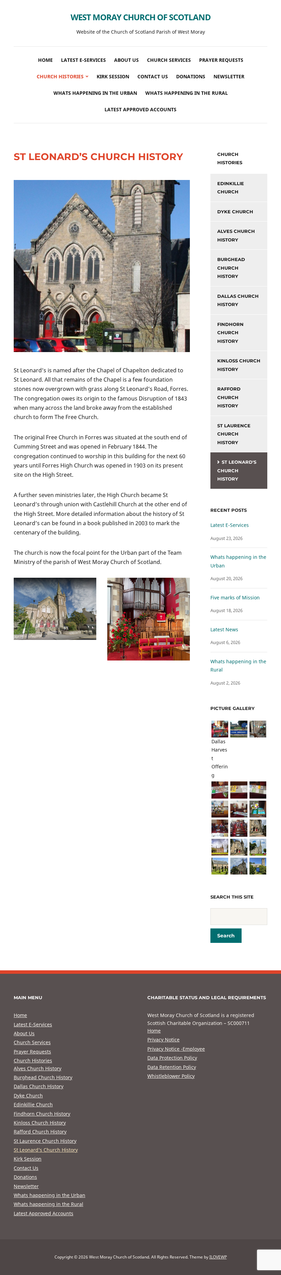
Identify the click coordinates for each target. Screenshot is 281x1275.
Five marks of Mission (235, 597)
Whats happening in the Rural (186, 93)
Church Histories (60, 76)
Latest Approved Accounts (140, 109)
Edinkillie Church (230, 188)
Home (45, 60)
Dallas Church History (238, 300)
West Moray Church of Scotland (141, 17)
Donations (190, 76)
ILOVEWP (218, 1257)
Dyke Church (235, 211)
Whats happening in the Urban (95, 93)
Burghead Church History (231, 268)
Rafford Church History (229, 397)
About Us (126, 60)
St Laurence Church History (234, 434)
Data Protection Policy (172, 1057)
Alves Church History (236, 235)
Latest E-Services (83, 60)
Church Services (169, 60)
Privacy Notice (163, 1039)
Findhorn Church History (230, 332)
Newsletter (228, 76)
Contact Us (152, 76)
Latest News (224, 629)
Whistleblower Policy (171, 1076)
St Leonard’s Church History (46, 1150)
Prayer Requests (221, 60)
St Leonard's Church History (236, 470)
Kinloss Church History (238, 365)
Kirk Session (113, 76)
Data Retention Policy (171, 1067)
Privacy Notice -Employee (176, 1049)
